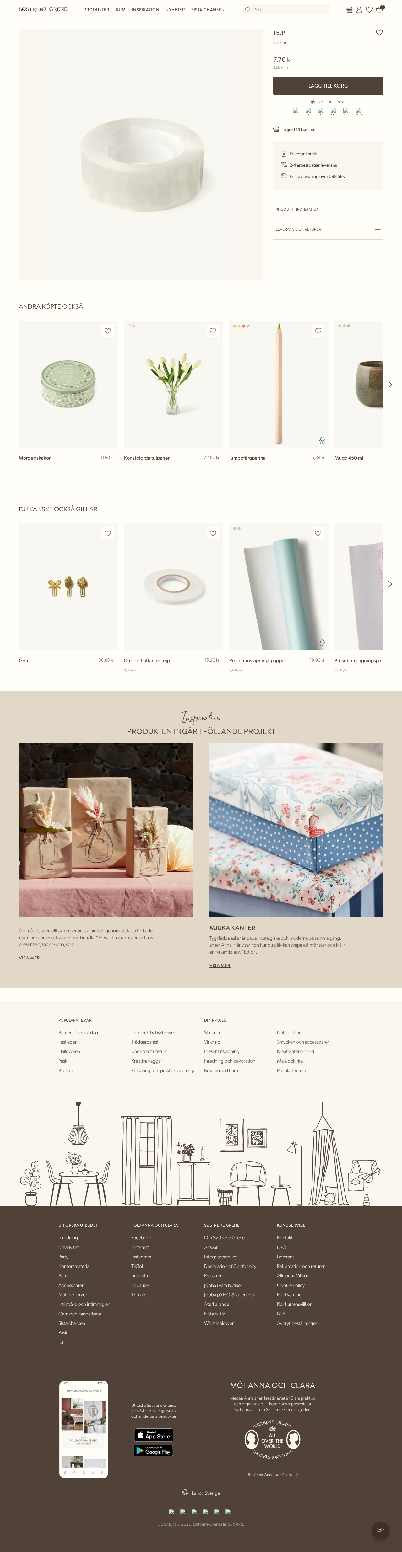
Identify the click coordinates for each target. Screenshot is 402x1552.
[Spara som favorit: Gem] (108, 533)
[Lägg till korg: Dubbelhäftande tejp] (215, 670)
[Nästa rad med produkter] (390, 384)
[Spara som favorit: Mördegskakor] (108, 330)
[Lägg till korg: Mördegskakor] (110, 468)
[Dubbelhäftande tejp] (173, 586)
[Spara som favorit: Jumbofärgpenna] (318, 330)
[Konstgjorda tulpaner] (173, 384)
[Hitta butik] (349, 9)
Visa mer (29, 958)
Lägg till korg (328, 85)
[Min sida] (359, 9)
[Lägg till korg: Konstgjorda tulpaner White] (215, 468)
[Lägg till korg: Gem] (110, 670)
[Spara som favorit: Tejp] (379, 32)
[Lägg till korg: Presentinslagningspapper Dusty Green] (320, 670)
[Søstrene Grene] (43, 9)
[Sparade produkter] (369, 9)
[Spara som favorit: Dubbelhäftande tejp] (213, 533)
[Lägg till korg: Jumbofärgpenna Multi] (320, 468)
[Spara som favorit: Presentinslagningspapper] (318, 533)
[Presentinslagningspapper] (278, 586)
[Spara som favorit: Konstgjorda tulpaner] (213, 330)
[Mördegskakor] (68, 384)
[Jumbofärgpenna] (278, 384)
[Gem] (68, 586)
